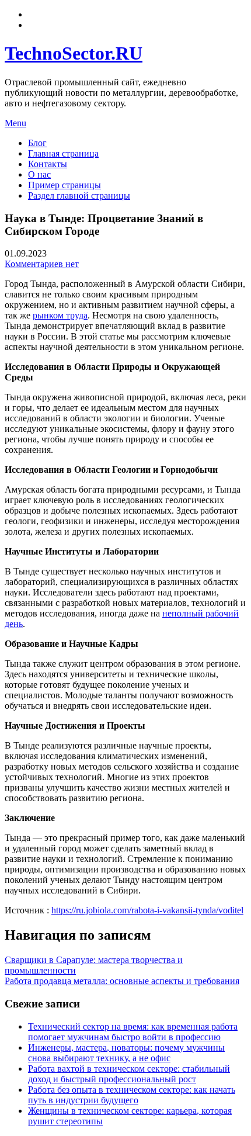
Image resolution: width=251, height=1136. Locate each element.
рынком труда (60, 315)
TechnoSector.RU (73, 53)
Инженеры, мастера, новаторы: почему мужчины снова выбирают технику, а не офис (126, 1053)
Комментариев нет (42, 264)
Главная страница (63, 153)
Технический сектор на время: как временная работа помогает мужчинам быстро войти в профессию (133, 1031)
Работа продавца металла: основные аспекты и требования (122, 981)
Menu (15, 123)
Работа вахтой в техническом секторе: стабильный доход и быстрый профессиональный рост (129, 1074)
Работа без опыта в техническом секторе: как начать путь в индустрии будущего (131, 1095)
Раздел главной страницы (79, 195)
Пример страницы (64, 185)
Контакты (47, 164)
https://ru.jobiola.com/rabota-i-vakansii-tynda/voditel (147, 910)
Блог (37, 143)
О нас (39, 174)
